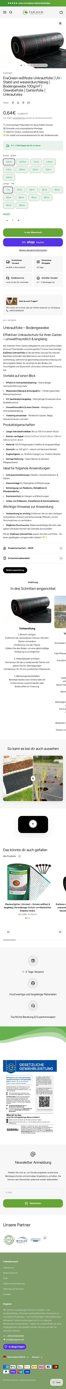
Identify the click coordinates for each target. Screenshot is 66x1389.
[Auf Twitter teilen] (18, 102)
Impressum (8, 1267)
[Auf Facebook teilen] (13, 102)
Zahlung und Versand (13, 1289)
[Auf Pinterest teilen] (23, 102)
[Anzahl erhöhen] (18, 220)
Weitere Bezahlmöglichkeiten (33, 250)
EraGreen (7, 73)
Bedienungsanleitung (15, 570)
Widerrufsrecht (10, 1273)
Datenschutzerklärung (14, 1283)
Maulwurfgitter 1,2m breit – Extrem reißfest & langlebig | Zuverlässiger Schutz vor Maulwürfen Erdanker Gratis (27, 907)
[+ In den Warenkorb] (8, 932)
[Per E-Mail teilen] (28, 102)
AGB (5, 1278)
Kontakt (7, 1294)
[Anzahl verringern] (7, 220)
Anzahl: (6, 214)
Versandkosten (19, 118)
